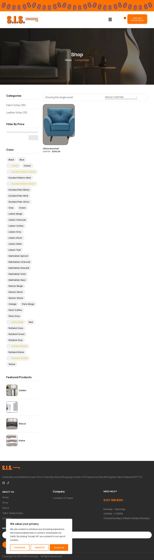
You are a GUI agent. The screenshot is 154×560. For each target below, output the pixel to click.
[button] (110, 19)
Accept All (59, 547)
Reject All (39, 547)
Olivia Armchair (51, 148)
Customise (19, 547)
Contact (6, 518)
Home (68, 60)
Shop (5, 502)
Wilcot (22, 423)
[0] (123, 19)
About (5, 507)
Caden (22, 390)
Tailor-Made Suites (12, 513)
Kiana (22, 440)
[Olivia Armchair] (59, 124)
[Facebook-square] (3, 483)
